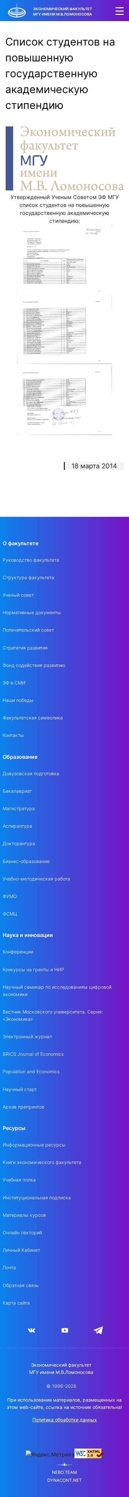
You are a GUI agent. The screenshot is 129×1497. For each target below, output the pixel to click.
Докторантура (19, 843)
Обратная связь (21, 1285)
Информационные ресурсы (34, 1145)
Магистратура (19, 808)
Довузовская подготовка (31, 773)
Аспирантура (17, 826)
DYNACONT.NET (64, 1480)
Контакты (13, 735)
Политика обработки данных (64, 1419)
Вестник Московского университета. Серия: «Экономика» (53, 1015)
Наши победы (18, 700)
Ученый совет (18, 595)
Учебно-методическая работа (36, 879)
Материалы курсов (24, 1215)
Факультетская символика (33, 717)
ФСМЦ (10, 913)
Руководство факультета (31, 560)
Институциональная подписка (37, 1197)
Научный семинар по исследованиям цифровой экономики (57, 990)
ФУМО (10, 896)
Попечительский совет (28, 630)
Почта (9, 1267)
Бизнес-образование (26, 861)
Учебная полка (19, 1179)
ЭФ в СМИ (14, 682)
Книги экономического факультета (42, 1162)
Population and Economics (31, 1071)
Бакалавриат (17, 791)
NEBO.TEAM (64, 1472)
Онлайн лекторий (22, 1232)
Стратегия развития (25, 647)
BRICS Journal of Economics (33, 1054)
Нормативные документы (32, 612)
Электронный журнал (27, 1036)
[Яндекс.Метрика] (50, 1454)
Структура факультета (28, 577)
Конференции (18, 951)
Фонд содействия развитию (34, 665)
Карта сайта (16, 1303)
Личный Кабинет (21, 1250)
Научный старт (20, 1089)
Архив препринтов (23, 1107)
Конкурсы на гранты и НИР (33, 969)
